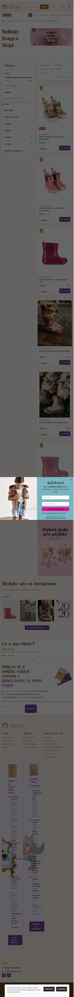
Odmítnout (49, 989)
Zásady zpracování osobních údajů (56, 518)
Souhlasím (62, 989)
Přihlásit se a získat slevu (55, 509)
